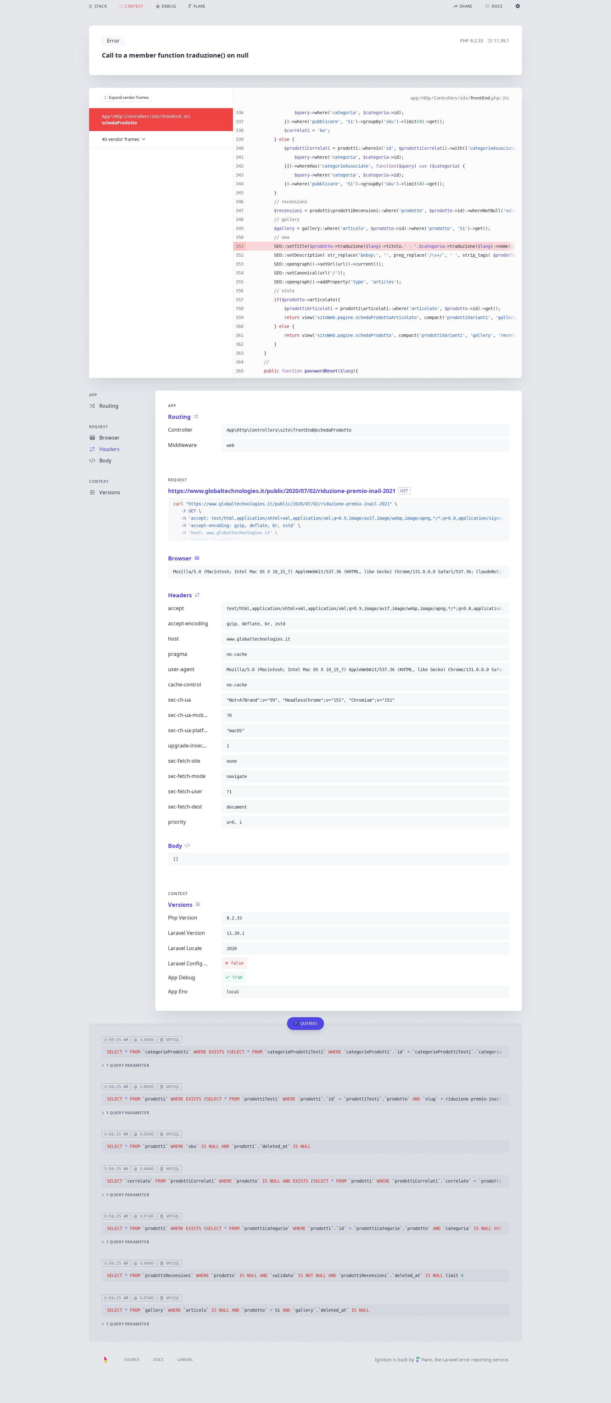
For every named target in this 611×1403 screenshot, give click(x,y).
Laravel (185, 1359)
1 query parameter (127, 1065)
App (93, 395)
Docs (158, 1359)
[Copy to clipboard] (501, 430)
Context (99, 481)
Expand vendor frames (129, 97)
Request (98, 426)
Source (131, 1359)
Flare (426, 1360)
